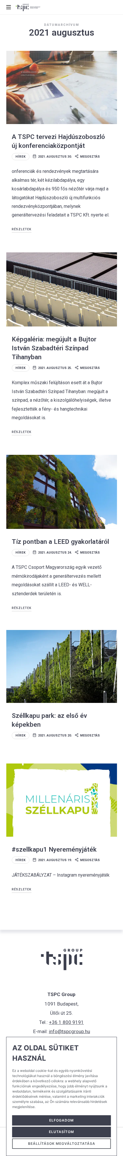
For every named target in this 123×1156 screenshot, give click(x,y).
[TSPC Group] (27, 7)
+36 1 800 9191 (66, 1022)
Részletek (21, 229)
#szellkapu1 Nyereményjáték (54, 849)
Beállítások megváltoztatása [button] (61, 1143)
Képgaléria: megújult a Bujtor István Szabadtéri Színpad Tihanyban (54, 348)
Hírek (20, 156)
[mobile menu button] (9, 7)
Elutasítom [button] (61, 1132)
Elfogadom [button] (61, 1120)
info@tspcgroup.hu (69, 1031)
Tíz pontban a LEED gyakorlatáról (60, 541)
